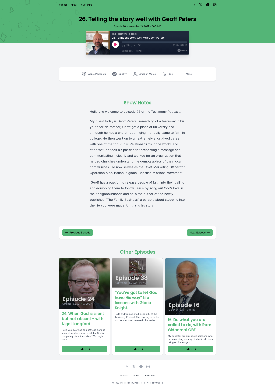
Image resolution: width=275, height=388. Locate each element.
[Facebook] (208, 5)
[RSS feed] (194, 5)
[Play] (115, 44)
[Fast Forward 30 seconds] (139, 45)
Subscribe (86, 4)
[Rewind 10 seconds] (128, 45)
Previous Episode (79, 232)
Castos (159, 383)
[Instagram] (215, 5)
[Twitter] (201, 5)
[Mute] (123, 45)
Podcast (62, 4)
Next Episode (198, 232)
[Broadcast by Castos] (182, 50)
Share (139, 51)
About (74, 4)
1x (134, 46)
